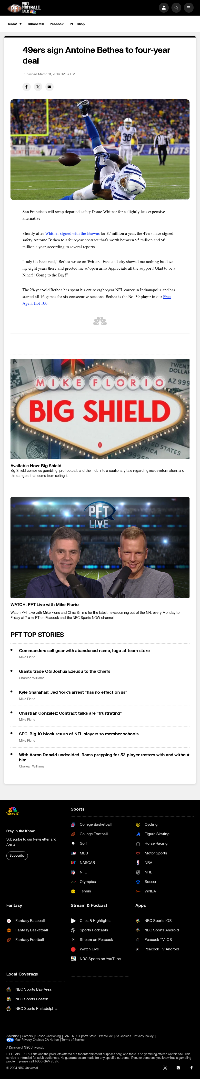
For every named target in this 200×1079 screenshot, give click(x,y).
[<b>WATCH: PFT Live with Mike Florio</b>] (100, 547)
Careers (27, 1036)
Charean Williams (31, 678)
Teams (12, 24)
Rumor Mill (36, 24)
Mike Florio (27, 657)
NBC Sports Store (84, 1036)
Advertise (12, 1036)
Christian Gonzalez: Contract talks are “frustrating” (70, 713)
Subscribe (17, 856)
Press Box (106, 1036)
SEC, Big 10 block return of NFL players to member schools (79, 734)
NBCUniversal (33, 1048)
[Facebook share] (26, 87)
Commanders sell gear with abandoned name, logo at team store (84, 650)
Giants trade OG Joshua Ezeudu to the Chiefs (64, 671)
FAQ (66, 1036)
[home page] (24, 7)
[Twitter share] (38, 87)
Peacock (56, 24)
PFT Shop (77, 24)
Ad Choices (123, 1036)
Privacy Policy (144, 1036)
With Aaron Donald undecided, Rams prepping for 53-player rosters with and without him (104, 757)
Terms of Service (73, 1040)
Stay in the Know (20, 831)
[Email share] (49, 87)
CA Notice (52, 1040)
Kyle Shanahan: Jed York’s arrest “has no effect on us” (73, 692)
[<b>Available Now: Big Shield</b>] (100, 409)
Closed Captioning (48, 1036)
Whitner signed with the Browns (72, 233)
